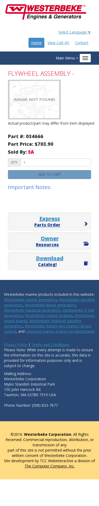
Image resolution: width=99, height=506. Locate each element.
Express (47, 221)
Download (49, 261)
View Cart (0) (58, 42)
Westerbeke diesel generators (50, 304)
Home (36, 42)
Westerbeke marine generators (30, 299)
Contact (81, 42)
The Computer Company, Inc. (50, 465)
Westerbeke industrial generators (32, 310)
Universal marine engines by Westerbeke (60, 331)
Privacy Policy (15, 344)
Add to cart (49, 174)
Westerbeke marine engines (48, 315)
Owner (47, 241)
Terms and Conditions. (50, 344)
